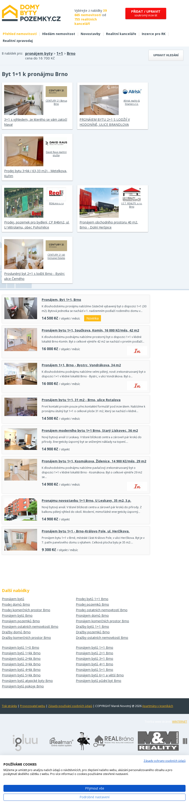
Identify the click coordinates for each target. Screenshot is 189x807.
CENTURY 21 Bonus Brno (56, 102)
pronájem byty (39, 53)
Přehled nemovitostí (20, 34)
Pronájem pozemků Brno (21, 621)
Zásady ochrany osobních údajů (165, 761)
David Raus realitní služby (56, 153)
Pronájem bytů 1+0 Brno (20, 647)
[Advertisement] (76, 569)
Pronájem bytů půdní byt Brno (98, 680)
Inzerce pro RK (153, 34)
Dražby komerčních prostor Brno (26, 637)
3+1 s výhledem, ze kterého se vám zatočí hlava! (35, 122)
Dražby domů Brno (16, 632)
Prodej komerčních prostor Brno (26, 610)
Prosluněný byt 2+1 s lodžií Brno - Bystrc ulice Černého (34, 276)
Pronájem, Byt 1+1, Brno (61, 299)
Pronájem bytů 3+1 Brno (94, 658)
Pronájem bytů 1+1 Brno (94, 647)
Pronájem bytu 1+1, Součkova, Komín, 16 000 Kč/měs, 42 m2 (90, 330)
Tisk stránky (9, 706)
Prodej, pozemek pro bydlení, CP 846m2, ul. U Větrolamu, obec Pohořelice (36, 224)
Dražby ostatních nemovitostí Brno (102, 637)
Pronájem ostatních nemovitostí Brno (30, 626)
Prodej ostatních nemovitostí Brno (101, 610)
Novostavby (90, 34)
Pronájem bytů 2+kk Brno (21, 658)
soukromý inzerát (145, 13)
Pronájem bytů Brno (17, 615)
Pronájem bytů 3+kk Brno (21, 664)
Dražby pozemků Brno (93, 632)
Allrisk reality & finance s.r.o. (132, 102)
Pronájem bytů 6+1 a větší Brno (100, 675)
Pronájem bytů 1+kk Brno (21, 653)
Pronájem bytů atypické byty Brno (27, 680)
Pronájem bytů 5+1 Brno (94, 669)
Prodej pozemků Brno (92, 604)
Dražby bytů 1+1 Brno (92, 626)
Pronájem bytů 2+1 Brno (94, 653)
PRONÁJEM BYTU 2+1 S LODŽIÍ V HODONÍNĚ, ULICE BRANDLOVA (105, 122)
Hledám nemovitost (58, 34)
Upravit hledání (166, 55)
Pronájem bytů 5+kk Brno (21, 675)
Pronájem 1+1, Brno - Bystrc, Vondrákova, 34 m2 (81, 365)
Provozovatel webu (32, 706)
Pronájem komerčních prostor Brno (102, 621)
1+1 (59, 53)
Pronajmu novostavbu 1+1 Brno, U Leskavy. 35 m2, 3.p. (86, 500)
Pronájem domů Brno (92, 615)
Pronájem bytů (13, 599)
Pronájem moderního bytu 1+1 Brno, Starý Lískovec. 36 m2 (90, 430)
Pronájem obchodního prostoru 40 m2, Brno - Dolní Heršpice (109, 224)
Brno (71, 53)
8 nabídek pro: (12, 53)
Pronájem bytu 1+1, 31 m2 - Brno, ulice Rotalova (81, 400)
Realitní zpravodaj (18, 40)
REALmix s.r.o (56, 203)
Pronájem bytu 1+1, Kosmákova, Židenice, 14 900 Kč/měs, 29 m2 (94, 461)
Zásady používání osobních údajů (70, 706)
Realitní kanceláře (121, 34)
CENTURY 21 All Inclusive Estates (56, 256)
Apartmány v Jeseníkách (157, 706)
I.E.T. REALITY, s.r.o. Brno (131, 205)
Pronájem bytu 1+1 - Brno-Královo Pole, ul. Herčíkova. (86, 531)
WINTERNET (179, 722)
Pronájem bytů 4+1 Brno (94, 664)
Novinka (92, 318)
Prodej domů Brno (16, 604)
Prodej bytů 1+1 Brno (92, 599)
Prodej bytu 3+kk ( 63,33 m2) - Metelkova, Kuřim (35, 173)
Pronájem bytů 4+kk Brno (21, 669)
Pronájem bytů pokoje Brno (23, 686)
